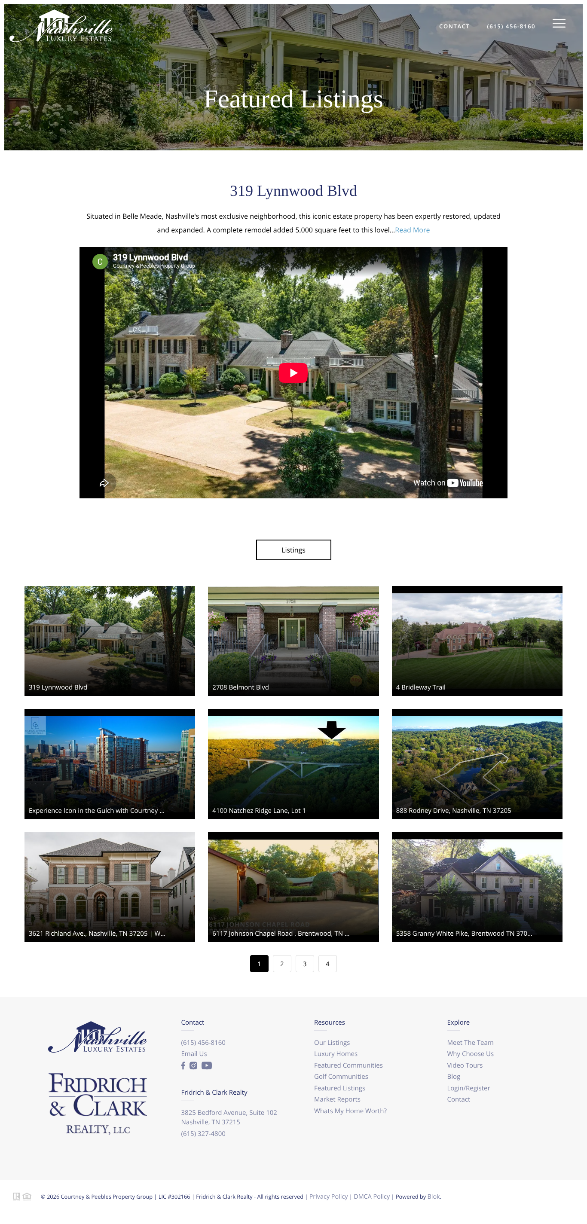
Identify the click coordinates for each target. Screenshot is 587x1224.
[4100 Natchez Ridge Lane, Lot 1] (293, 711)
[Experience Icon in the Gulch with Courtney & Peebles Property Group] (109, 711)
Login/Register (468, 1088)
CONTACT (454, 26)
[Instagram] (193, 1066)
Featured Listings (339, 1088)
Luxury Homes (336, 1054)
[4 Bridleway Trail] (477, 588)
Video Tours (465, 1065)
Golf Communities (341, 1076)
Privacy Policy (328, 1197)
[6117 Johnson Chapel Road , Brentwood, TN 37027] (293, 834)
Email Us (194, 1054)
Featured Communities (348, 1065)
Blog (454, 1076)
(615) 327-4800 (203, 1133)
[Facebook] (183, 1066)
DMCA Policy (372, 1197)
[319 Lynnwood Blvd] (109, 588)
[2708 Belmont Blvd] (293, 588)
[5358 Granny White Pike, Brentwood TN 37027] (477, 834)
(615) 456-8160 (511, 26)
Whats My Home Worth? (350, 1111)
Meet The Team (470, 1042)
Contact (459, 1099)
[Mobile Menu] (559, 23)
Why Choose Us (470, 1054)
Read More (412, 230)
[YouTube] (207, 1066)
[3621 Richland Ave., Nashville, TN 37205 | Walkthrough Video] (109, 834)
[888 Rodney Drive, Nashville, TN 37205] (477, 711)
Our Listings (332, 1042)
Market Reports (337, 1099)
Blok (434, 1197)
